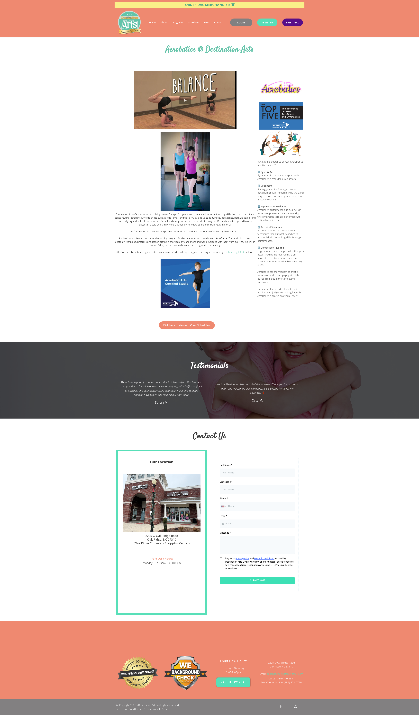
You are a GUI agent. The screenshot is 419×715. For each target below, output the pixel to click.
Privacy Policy (150, 709)
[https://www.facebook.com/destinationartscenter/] (280, 706)
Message (225, 532)
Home (152, 22)
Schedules (193, 22)
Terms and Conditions (128, 709)
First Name (226, 465)
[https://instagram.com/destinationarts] (295, 706)
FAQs (164, 709)
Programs (178, 22)
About (164, 22)
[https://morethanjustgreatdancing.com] (137, 672)
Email (223, 516)
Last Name (226, 481)
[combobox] (223, 506)
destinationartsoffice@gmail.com (285, 673)
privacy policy (242, 558)
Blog (206, 22)
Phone (224, 498)
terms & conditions (264, 558)
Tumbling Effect (236, 252)
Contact (218, 22)
